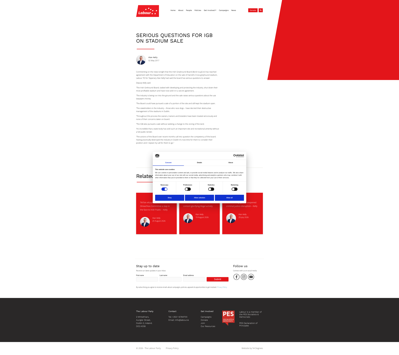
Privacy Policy (222, 287)
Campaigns (224, 10)
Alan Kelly (152, 57)
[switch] (188, 189)
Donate (253, 10)
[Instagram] (244, 277)
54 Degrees (257, 348)
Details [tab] (199, 163)
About (180, 10)
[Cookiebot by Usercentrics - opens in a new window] (235, 155)
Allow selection (199, 198)
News (233, 10)
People (189, 10)
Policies (198, 10)
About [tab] (230, 163)
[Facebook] (236, 277)
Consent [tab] (168, 163)
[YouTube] (251, 277)
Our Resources (208, 326)
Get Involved (209, 10)
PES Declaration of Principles (248, 324)
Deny (170, 198)
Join (203, 323)
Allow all (229, 198)
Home (173, 10)
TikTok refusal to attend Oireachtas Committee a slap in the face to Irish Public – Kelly (155, 206)
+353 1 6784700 (179, 317)
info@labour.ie (182, 320)
